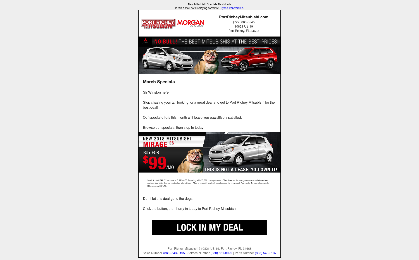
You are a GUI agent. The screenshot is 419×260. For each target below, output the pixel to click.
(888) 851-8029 (221, 253)
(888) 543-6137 (265, 253)
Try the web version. (232, 8)
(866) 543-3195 (174, 253)
